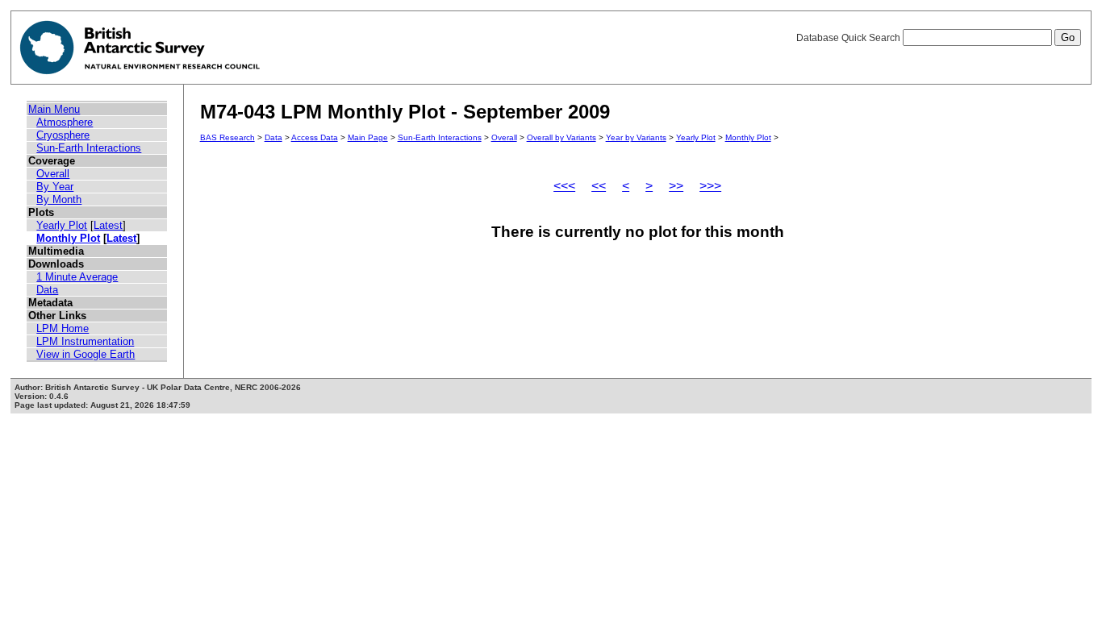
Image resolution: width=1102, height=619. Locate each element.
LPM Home (62, 328)
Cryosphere (63, 135)
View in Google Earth (85, 354)
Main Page (368, 137)
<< (598, 186)
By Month (58, 199)
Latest (108, 225)
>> (676, 186)
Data (47, 290)
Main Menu (54, 109)
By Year (54, 187)
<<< (564, 186)
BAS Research (227, 137)
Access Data (314, 137)
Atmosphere (64, 122)
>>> (710, 186)
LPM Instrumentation (85, 341)
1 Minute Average (77, 277)
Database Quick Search (849, 38)
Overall (52, 174)
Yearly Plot (61, 225)
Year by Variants (636, 137)
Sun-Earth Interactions (88, 148)
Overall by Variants (561, 137)
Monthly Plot (68, 238)
